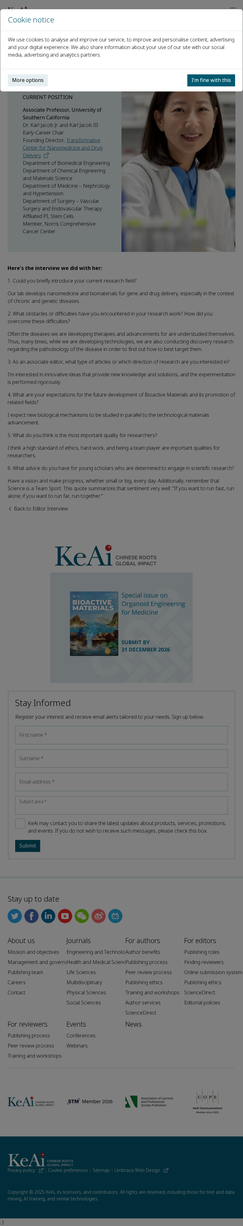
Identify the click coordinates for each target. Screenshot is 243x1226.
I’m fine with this (211, 80)
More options (28, 80)
